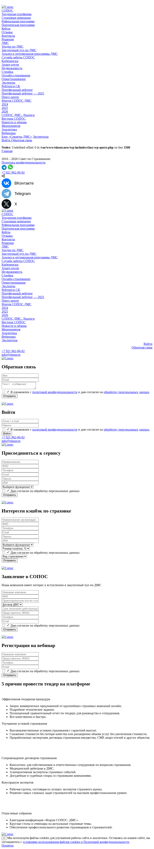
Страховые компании (16, 17)
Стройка (7, 71)
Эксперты (8, 82)
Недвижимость (12, 68)
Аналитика (9, 129)
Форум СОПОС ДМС (16, 100)
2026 (5, 111)
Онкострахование (14, 79)
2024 (5, 104)
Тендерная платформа (16, 14)
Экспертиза (41, 136)
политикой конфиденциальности (54, 392)
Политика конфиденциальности (24, 162)
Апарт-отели (10, 64)
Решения (8, 39)
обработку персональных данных (126, 392)
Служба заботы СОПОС (18, 57)
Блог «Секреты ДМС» (17, 136)
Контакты (8, 35)
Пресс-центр (10, 97)
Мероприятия (11, 126)
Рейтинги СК (11, 86)
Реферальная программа (18, 21)
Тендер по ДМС (12, 46)
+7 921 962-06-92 (13, 172)
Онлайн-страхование (16, 75)
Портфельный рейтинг (17, 89)
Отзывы (7, 32)
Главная (7, 151)
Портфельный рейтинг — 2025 (23, 93)
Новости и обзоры (14, 122)
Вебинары (9, 133)
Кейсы (6, 28)
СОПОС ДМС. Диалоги (18, 115)
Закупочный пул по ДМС (19, 50)
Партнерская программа (18, 25)
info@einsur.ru (11, 354)
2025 (5, 108)
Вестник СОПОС (14, 118)
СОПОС (7, 10)
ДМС (5, 43)
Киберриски (10, 61)
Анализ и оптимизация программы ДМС (30, 53)
